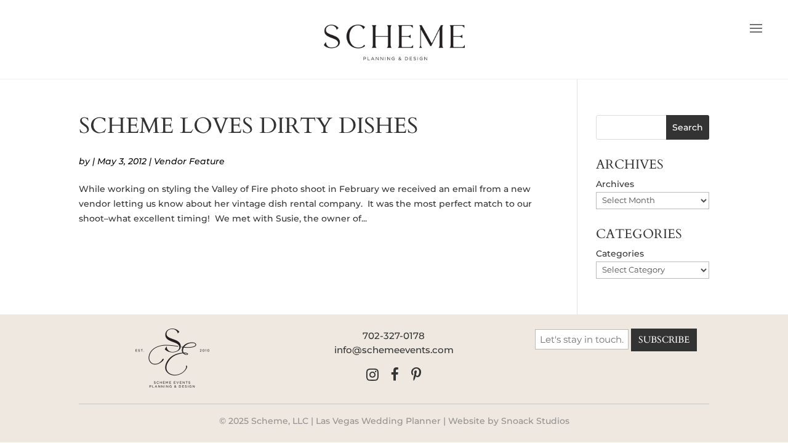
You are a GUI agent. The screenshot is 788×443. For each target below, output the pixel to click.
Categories (620, 253)
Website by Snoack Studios (508, 420)
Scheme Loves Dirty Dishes (248, 126)
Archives (615, 184)
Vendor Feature (189, 161)
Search (687, 127)
